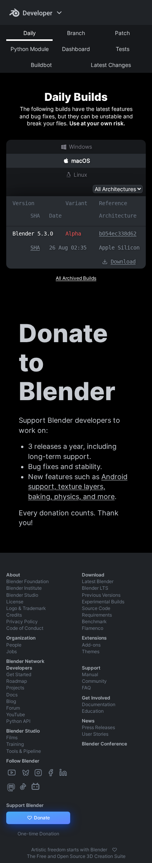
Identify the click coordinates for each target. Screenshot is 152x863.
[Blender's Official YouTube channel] (12, 773)
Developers (19, 668)
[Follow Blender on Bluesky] (26, 773)
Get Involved (96, 698)
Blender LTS (95, 588)
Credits (14, 615)
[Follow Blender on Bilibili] (36, 787)
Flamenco (92, 628)
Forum (13, 708)
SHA (35, 247)
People (13, 645)
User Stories (95, 734)
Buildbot (41, 65)
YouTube (15, 714)
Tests (122, 49)
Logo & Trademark (26, 608)
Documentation (98, 704)
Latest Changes (111, 65)
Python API (18, 721)
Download (123, 261)
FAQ (86, 688)
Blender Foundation (27, 581)
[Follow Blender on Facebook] (51, 773)
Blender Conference (104, 744)
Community (94, 681)
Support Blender (25, 805)
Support (91, 668)
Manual (90, 674)
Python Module (30, 49)
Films (12, 737)
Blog (11, 701)
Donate (41, 818)
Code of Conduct (24, 628)
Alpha (73, 233)
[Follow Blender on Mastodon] (12, 787)
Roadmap (16, 681)
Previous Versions (101, 595)
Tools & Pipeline (23, 751)
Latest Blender (97, 581)
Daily (29, 33)
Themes (90, 651)
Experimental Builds (103, 602)
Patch (122, 33)
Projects (15, 688)
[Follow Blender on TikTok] (24, 787)
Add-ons (91, 645)
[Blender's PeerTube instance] (19, 773)
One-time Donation (38, 834)
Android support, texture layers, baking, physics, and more (77, 487)
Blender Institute (24, 588)
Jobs (11, 651)
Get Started (18, 674)
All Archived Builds (76, 278)
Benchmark (94, 621)
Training (15, 744)
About (13, 575)
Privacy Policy (22, 621)
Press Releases (98, 727)
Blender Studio (22, 595)
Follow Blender (22, 761)
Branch (76, 33)
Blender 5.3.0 (32, 233)
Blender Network (25, 661)
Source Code (96, 608)
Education (93, 711)
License (14, 602)
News (88, 721)
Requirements (97, 615)
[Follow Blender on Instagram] (39, 773)
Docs (12, 695)
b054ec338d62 (117, 233)
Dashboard (76, 49)
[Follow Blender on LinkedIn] (64, 773)
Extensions (94, 638)
